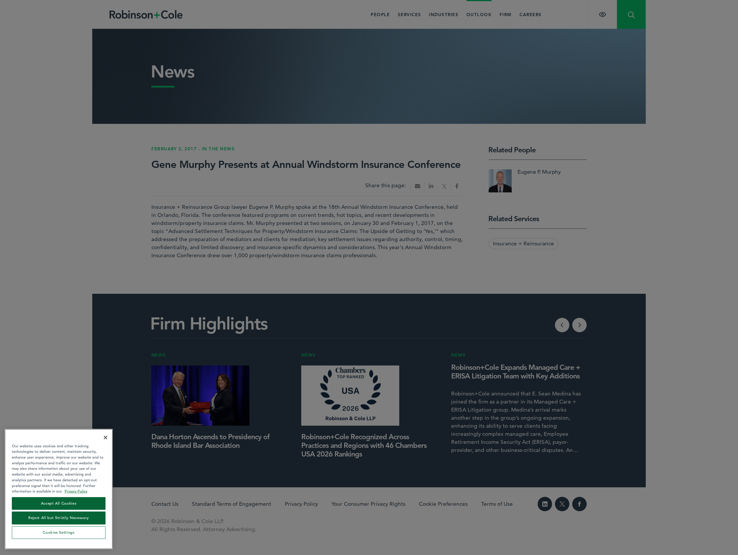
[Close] (105, 437)
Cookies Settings (59, 532)
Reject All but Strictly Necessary (58, 517)
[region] (59, 489)
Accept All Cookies (59, 503)
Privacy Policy (76, 491)
